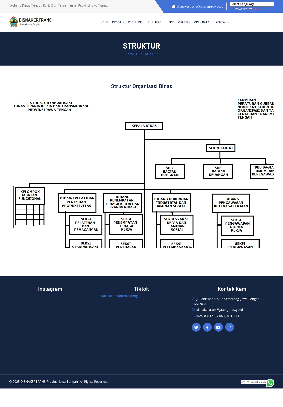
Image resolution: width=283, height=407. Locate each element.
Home (104, 22)
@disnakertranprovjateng (119, 296)
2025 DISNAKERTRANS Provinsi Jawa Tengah (46, 381)
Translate (267, 9)
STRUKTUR (149, 54)
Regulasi (135, 22)
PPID (171, 22)
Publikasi (155, 22)
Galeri (183, 22)
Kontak (221, 22)
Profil (117, 22)
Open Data (201, 22)
